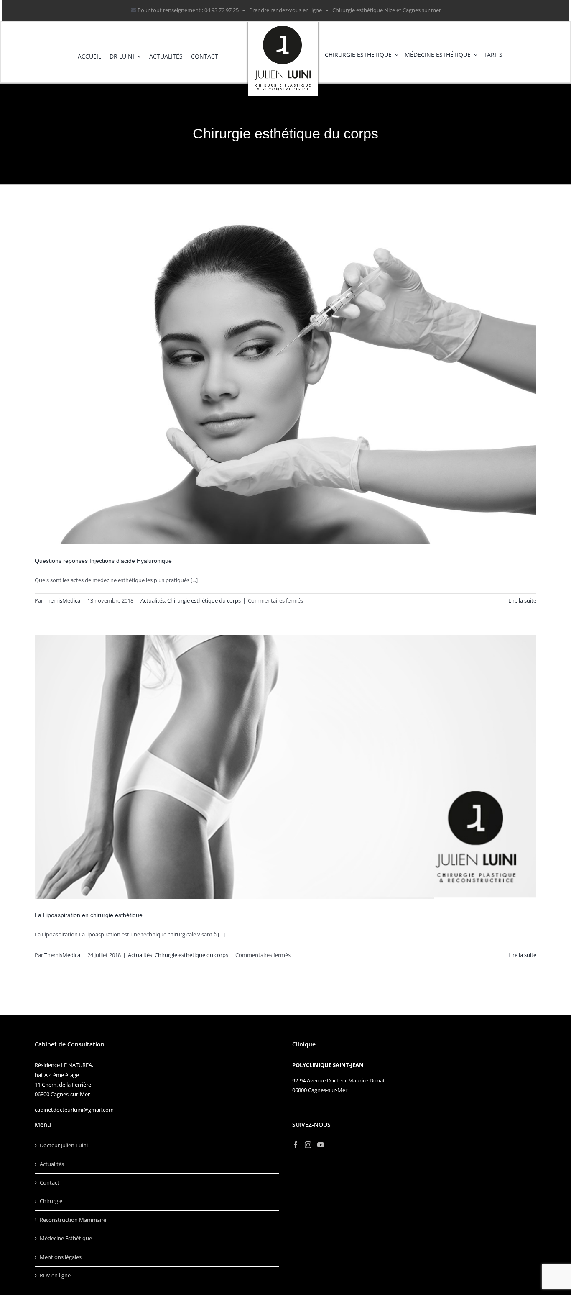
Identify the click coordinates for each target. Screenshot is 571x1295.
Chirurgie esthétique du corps (204, 600)
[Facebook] (295, 1144)
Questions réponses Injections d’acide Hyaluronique (103, 560)
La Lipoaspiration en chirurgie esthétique (89, 915)
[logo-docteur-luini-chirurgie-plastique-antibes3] (283, 24)
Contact (49, 1182)
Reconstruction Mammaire (73, 1219)
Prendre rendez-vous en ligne (285, 10)
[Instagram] (308, 1144)
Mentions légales (61, 1257)
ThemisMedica (62, 600)
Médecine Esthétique (66, 1238)
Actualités (152, 600)
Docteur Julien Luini (64, 1145)
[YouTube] (320, 1144)
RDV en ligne (55, 1275)
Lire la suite (522, 600)
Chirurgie (51, 1201)
